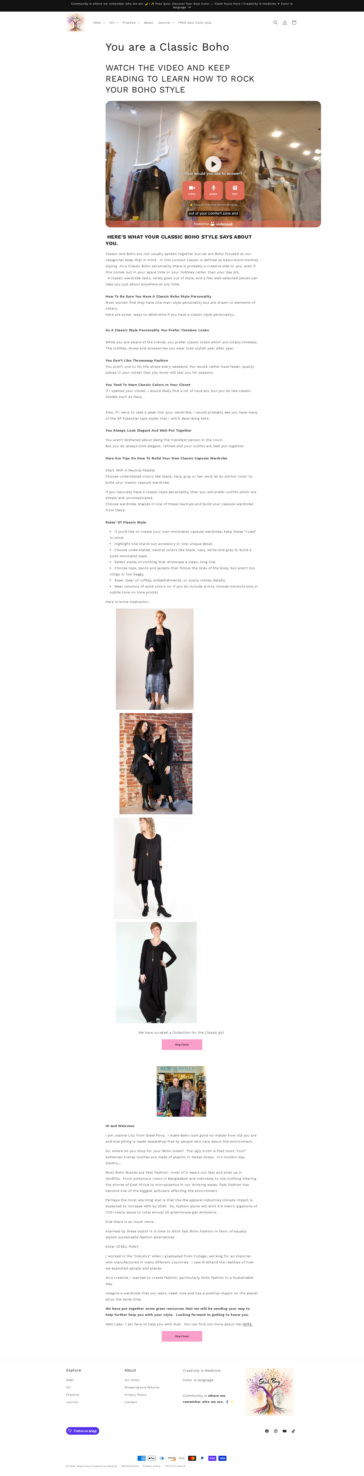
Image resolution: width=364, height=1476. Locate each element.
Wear (70, 1380)
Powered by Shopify (104, 1466)
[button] (99, 22)
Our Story (131, 1380)
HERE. (247, 1324)
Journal (72, 1402)
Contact (130, 1402)
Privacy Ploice (135, 1394)
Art (68, 1387)
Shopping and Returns (141, 1387)
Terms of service (175, 1466)
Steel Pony (84, 1466)
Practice (72, 1394)
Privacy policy (152, 1466)
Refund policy (130, 1466)
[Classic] (182, 1050)
